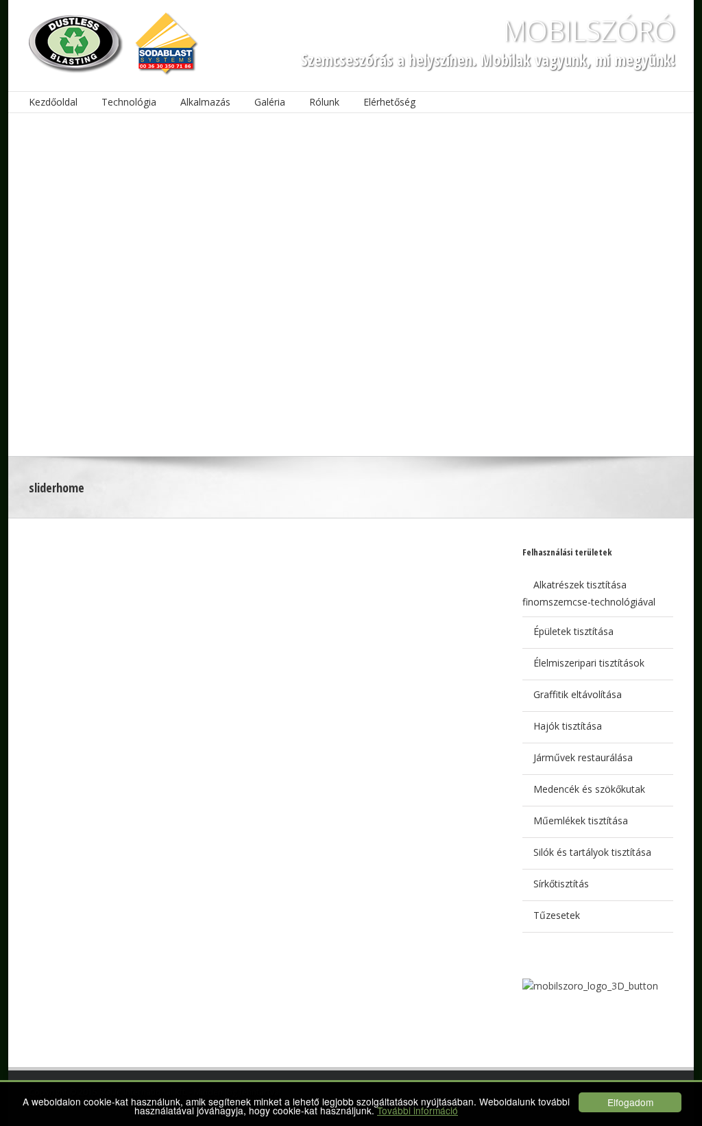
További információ (417, 1110)
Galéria (269, 101)
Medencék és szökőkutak (589, 788)
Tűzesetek (556, 915)
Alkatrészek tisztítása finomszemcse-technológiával (588, 593)
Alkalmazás (205, 101)
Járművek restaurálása (583, 757)
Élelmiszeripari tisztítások (588, 662)
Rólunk (324, 101)
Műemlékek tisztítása (580, 820)
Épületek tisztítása (573, 631)
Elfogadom (630, 1102)
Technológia (128, 101)
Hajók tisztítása (567, 725)
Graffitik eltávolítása (577, 694)
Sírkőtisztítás (561, 883)
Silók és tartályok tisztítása (592, 852)
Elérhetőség (389, 101)
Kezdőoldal (53, 101)
